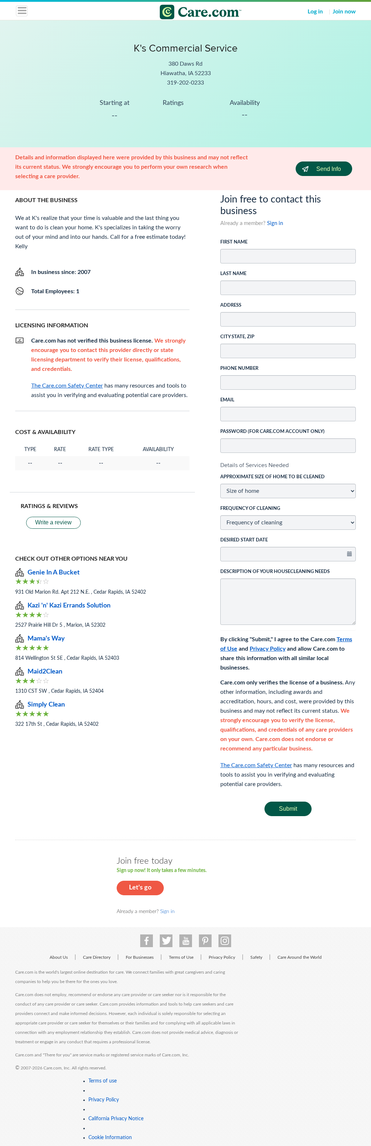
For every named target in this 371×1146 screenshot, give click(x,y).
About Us (59, 957)
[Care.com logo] (190, 13)
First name (233, 242)
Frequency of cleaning (250, 508)
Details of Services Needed (254, 465)
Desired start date (244, 540)
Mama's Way (46, 638)
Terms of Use (181, 957)
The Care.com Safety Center (256, 765)
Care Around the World (300, 957)
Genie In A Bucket (54, 572)
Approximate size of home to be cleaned (272, 477)
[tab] (288, 465)
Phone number (239, 368)
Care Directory (97, 957)
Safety (256, 957)
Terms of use (102, 1081)
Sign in (275, 223)
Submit (288, 809)
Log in (315, 12)
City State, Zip (237, 337)
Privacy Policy (267, 649)
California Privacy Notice (115, 1118)
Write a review (53, 522)
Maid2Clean (45, 671)
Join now (344, 12)
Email (227, 400)
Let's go (140, 887)
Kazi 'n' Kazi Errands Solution (69, 605)
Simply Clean (46, 704)
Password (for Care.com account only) (272, 431)
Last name (233, 273)
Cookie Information (110, 1137)
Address (230, 305)
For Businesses (140, 957)
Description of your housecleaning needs (275, 571)
